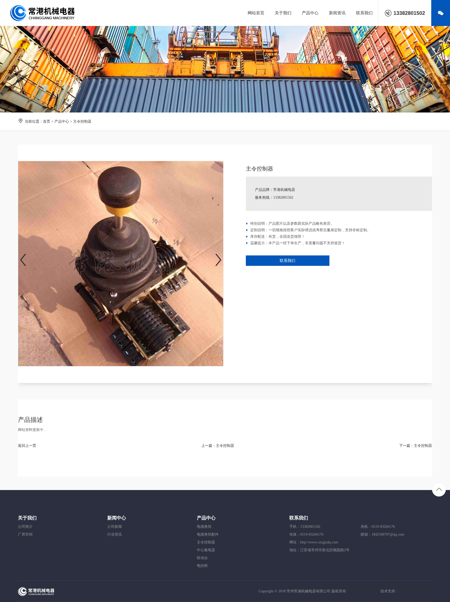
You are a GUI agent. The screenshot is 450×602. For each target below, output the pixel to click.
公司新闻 (114, 527)
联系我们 (287, 261)
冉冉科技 (406, 591)
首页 (46, 121)
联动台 (202, 558)
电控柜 (202, 566)
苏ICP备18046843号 (362, 591)
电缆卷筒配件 (208, 534)
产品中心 (61, 121)
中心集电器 (206, 550)
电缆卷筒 (204, 527)
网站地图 (422, 591)
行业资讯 (114, 534)
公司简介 (25, 527)
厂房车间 (25, 534)
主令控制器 (225, 446)
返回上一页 (27, 446)
